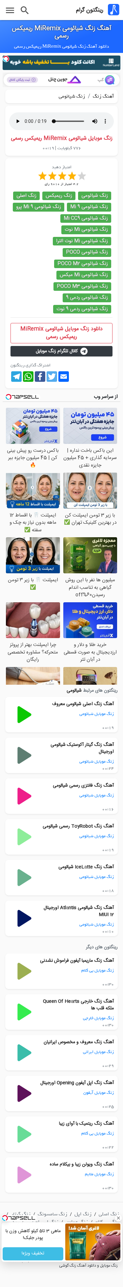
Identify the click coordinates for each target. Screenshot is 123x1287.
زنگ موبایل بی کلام (97, 970)
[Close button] (118, 1218)
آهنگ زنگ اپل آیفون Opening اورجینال (77, 1083)
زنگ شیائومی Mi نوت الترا (82, 241)
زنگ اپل (83, 1214)
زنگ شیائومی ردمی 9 (87, 297)
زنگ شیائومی (72, 96)
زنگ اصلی (26, 196)
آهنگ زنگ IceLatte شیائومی (86, 867)
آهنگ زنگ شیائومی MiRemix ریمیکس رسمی (62, 32)
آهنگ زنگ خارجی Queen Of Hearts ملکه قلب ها (78, 1005)
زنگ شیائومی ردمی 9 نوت (82, 309)
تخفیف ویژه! (33, 1254)
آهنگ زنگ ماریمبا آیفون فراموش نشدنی (77, 961)
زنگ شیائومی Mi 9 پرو (38, 207)
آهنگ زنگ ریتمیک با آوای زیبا (86, 1124)
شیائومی (74, 691)
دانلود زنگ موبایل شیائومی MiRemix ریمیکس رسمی (61, 333)
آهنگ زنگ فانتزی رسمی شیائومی (83, 786)
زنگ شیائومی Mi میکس (84, 275)
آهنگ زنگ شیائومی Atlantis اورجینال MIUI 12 (79, 911)
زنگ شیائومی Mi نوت (86, 229)
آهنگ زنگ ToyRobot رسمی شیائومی (78, 826)
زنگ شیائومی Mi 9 (89, 207)
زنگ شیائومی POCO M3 (82, 286)
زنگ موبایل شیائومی (96, 713)
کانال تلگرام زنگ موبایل (57, 351)
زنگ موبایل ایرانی (98, 1051)
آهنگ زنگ (103, 96)
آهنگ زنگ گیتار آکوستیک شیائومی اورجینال (82, 748)
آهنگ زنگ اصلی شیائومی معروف (83, 704)
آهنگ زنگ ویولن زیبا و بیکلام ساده (82, 1164)
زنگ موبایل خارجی (98, 1018)
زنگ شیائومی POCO (87, 252)
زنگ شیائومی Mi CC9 (86, 218)
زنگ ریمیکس (59, 196)
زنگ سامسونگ (52, 1214)
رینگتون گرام (89, 10)
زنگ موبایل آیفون (98, 1092)
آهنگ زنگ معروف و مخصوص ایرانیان (79, 1042)
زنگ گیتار (21, 1214)
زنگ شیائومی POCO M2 (82, 264)
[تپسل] (6, 59)
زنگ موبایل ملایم (99, 1174)
